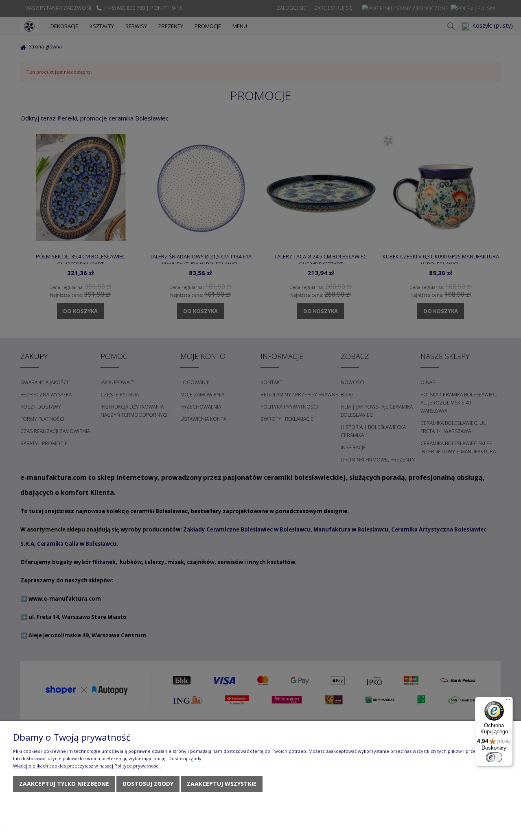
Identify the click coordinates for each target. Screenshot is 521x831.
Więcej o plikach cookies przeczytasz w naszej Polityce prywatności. (87, 766)
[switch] (494, 757)
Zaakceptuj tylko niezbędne (64, 783)
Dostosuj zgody (148, 783)
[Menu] (508, 701)
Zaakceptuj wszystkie (221, 783)
